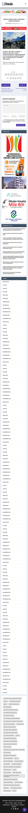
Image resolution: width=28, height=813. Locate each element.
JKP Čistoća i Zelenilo (9, 715)
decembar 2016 (6, 669)
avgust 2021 (6, 482)
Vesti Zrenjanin (18, 782)
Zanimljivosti (6, 804)
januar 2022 (6, 465)
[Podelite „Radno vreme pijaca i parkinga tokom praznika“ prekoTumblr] (11, 74)
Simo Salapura (7, 772)
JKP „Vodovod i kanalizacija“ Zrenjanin (13, 721)
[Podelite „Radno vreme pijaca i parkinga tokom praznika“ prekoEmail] (19, 74)
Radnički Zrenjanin (16, 764)
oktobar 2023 (6, 395)
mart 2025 (5, 338)
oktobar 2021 (6, 475)
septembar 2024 (7, 358)
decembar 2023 (6, 388)
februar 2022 (6, 462)
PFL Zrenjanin (7, 752)
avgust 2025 (6, 321)
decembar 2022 (6, 428)
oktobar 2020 (6, 515)
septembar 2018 (7, 599)
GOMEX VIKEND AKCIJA (14, 704)
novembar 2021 (6, 472)
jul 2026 (5, 285)
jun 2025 (5, 328)
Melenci (18, 735)
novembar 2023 (6, 391)
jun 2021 (5, 488)
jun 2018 (5, 609)
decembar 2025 (6, 308)
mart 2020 (5, 538)
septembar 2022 (7, 438)
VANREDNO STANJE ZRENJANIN (10, 779)
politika (16, 758)
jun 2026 (5, 288)
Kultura (20, 802)
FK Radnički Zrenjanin (14, 701)
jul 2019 (5, 565)
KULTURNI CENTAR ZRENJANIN (10, 729)
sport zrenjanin (17, 772)
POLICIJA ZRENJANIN (8, 758)
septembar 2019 (7, 558)
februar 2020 (6, 542)
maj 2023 (5, 412)
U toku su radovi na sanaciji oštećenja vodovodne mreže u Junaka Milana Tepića (13, 238)
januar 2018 (6, 625)
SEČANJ (14, 769)
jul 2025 (5, 325)
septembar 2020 (7, 518)
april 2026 (5, 295)
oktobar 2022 (6, 435)
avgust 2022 (6, 442)
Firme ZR (14, 806)
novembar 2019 (6, 552)
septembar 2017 (6, 639)
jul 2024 (5, 365)
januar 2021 (6, 505)
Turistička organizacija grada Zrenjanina (11, 776)
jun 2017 (5, 649)
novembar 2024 (7, 351)
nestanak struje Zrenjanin (10, 741)
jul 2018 (5, 605)
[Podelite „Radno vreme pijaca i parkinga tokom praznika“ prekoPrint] (22, 74)
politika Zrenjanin (8, 761)
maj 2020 (5, 532)
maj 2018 (5, 612)
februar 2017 (6, 662)
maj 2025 (5, 331)
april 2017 (5, 655)
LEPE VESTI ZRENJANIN (9, 735)
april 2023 (5, 415)
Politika (11, 802)
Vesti (13, 23)
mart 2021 (5, 498)
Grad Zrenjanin (7, 707)
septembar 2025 (7, 318)
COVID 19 (5, 701)
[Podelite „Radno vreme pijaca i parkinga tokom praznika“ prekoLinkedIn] (14, 74)
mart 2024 (5, 378)
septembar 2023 (7, 398)
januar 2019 (6, 585)
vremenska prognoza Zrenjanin (12, 785)
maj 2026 (5, 291)
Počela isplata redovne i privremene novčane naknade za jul (12, 273)
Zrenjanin (6, 788)
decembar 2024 (6, 348)
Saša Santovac (7, 769)
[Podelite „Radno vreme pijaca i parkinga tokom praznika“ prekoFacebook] (5, 74)
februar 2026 (6, 301)
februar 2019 (6, 582)
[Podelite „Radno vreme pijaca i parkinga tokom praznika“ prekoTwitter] (8, 74)
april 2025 (5, 335)
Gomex (5, 704)
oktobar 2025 (6, 315)
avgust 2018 (6, 602)
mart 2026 (5, 298)
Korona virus (20, 724)
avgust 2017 (6, 642)
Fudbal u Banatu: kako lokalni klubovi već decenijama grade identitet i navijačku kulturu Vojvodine (13, 268)
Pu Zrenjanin (7, 764)
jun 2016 (5, 689)
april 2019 (5, 575)
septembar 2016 (7, 679)
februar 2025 (6, 341)
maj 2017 (5, 652)
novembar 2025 (6, 311)
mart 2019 (5, 579)
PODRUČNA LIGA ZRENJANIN (10, 755)
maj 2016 (5, 692)
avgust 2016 (6, 682)
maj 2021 (5, 492)
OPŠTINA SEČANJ (7, 746)
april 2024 (5, 375)
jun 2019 (5, 569)
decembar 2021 (6, 468)
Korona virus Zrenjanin (9, 727)
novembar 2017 (6, 632)
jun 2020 (5, 528)
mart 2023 (5, 418)
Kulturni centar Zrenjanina (10, 732)
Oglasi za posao (15, 804)
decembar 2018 (6, 589)
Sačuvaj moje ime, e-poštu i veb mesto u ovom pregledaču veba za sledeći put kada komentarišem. (14, 121)
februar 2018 (6, 622)
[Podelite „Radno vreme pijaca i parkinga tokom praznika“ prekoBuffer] (16, 74)
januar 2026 (6, 305)
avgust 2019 (6, 562)
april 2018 (5, 615)
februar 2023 (6, 422)
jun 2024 (5, 368)
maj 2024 (5, 371)
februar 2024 (6, 382)
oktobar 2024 (6, 355)
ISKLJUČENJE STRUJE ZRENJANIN (11, 709)
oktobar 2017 (6, 635)
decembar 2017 (6, 629)
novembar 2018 (6, 592)
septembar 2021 (7, 478)
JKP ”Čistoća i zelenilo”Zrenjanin (12, 718)
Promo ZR (22, 804)
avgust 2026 (6, 281)
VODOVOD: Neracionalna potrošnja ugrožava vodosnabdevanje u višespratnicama (14, 229)
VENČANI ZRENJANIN (8, 782)
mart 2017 (5, 659)
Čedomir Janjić (7, 790)
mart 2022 (5, 458)
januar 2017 (5, 665)
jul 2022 (5, 445)
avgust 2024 (6, 361)
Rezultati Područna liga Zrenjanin (12, 766)
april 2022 (5, 455)
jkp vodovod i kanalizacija (10, 712)
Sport (15, 802)
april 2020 (5, 535)
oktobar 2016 (6, 675)
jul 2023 (5, 405)
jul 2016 (5, 685)
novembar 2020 (7, 512)
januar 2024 (6, 385)
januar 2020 (6, 545)
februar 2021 (6, 502)
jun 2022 (5, 448)
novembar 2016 (6, 672)
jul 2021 (5, 485)
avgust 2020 (6, 522)
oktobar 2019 (6, 555)
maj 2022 (5, 452)
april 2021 (5, 495)
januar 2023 (6, 425)
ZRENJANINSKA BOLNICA (16, 788)
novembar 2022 (6, 432)
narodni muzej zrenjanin (10, 738)
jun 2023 (5, 408)
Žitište (14, 790)
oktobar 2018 (6, 595)
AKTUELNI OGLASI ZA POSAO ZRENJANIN (12, 698)
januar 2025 (6, 345)
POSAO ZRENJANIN (19, 761)
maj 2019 (5, 572)
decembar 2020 (6, 508)
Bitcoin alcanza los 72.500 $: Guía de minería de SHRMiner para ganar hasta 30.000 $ (13, 252)
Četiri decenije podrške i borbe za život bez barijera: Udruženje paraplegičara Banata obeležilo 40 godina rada (13, 257)
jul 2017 (4, 645)
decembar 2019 (6, 548)
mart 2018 (5, 619)
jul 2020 (5, 525)
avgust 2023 (6, 402)
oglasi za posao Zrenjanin (10, 744)
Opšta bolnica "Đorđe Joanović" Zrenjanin (14, 749)
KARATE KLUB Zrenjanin (9, 724)
